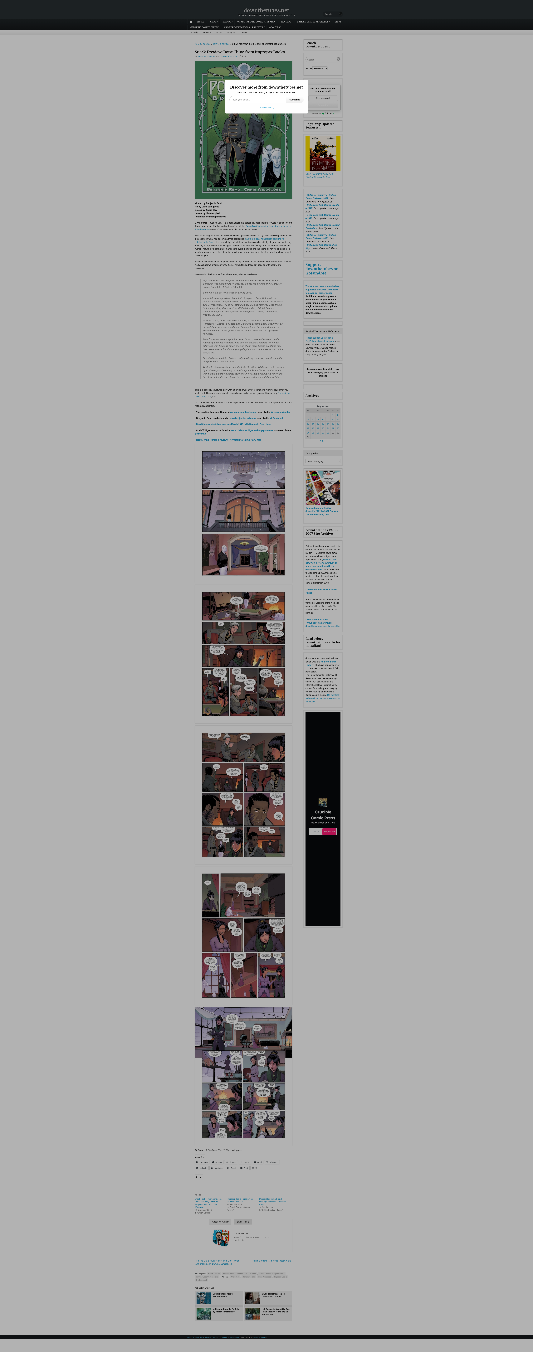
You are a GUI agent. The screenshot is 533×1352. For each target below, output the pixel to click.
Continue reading (266, 107)
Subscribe (294, 99)
